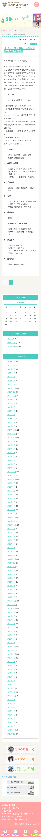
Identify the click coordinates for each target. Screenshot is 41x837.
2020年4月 (11, 631)
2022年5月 (11, 540)
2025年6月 (11, 407)
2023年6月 (11, 494)
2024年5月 (11, 453)
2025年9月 (11, 400)
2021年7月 (11, 574)
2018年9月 (11, 700)
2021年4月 (11, 586)
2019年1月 (11, 684)
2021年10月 (11, 567)
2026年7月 (11, 362)
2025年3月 (11, 419)
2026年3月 (11, 377)
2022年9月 (11, 529)
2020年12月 (11, 601)
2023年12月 (11, 472)
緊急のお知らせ (13, 346)
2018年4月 (11, 715)
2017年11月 (11, 734)
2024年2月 (11, 464)
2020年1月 (11, 643)
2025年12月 (11, 388)
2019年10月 (11, 654)
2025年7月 (11, 403)
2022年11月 (11, 521)
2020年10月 (11, 609)
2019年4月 (11, 673)
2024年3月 (11, 460)
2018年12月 (11, 688)
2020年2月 (11, 639)
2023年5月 (11, 498)
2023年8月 (11, 487)
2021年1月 (11, 597)
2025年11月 (11, 392)
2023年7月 (11, 491)
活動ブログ (11, 30)
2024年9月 (11, 441)
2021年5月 (11, 582)
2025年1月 (11, 426)
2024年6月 (11, 449)
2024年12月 (11, 430)
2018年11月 (11, 692)
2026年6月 (11, 365)
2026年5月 (11, 369)
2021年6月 (11, 578)
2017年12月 (11, 730)
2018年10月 (11, 696)
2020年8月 (11, 616)
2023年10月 (11, 479)
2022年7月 (11, 532)
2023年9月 (11, 483)
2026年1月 (11, 384)
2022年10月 (11, 525)
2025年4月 (11, 415)
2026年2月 (11, 381)
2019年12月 (11, 646)
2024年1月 (11, 468)
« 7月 (5, 327)
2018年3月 (11, 719)
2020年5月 (11, 627)
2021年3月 (11, 589)
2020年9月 (11, 612)
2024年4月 (11, 457)
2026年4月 (11, 373)
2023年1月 (11, 514)
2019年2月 (11, 681)
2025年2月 (11, 422)
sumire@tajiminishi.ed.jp (17, 819)
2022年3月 (11, 548)
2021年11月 (11, 563)
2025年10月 (11, 396)
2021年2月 (11, 593)
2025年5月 (11, 411)
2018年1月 (11, 726)
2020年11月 (11, 605)
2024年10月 (11, 437)
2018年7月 (11, 703)
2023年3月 (11, 506)
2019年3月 (11, 677)
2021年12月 (11, 559)
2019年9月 (11, 658)
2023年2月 (11, 510)
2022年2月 (11, 551)
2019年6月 (11, 665)
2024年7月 (11, 445)
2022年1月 (11, 555)
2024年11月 (11, 434)
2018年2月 (11, 722)
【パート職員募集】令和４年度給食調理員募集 (19, 50)
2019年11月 (11, 650)
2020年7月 (11, 620)
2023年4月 (11, 502)
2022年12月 (11, 517)
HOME (3, 30)
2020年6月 (11, 624)
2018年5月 (11, 711)
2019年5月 (11, 669)
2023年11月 (11, 475)
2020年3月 (11, 635)
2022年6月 (11, 536)
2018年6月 (11, 707)
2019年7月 (11, 662)
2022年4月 (11, 544)
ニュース (33, 44)
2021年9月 (11, 570)
